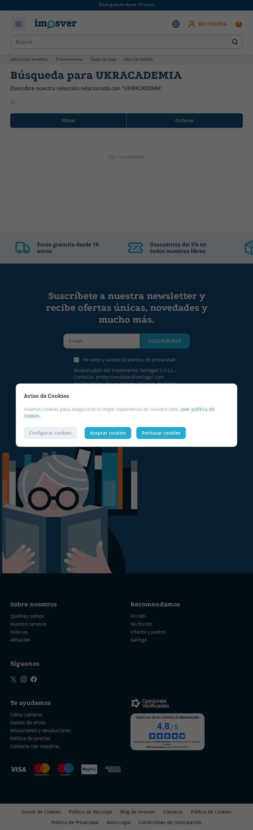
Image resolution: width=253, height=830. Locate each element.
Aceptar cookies (108, 433)
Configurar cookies (50, 433)
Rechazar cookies (161, 433)
